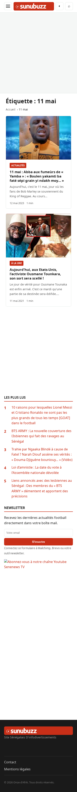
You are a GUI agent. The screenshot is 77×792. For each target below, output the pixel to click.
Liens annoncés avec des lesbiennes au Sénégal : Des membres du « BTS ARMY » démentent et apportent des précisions (41, 488)
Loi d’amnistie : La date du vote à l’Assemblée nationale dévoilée (36, 470)
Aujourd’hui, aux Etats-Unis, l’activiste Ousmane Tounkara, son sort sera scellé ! (35, 274)
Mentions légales (17, 769)
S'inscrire (38, 541)
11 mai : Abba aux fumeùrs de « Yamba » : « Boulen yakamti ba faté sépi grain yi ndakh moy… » (37, 176)
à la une (16, 263)
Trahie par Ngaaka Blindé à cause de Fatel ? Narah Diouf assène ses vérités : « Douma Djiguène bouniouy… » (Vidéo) (41, 454)
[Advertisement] (38, 53)
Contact (10, 762)
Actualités (18, 165)
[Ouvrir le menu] (8, 6)
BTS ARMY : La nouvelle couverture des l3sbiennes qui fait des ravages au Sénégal (41, 436)
